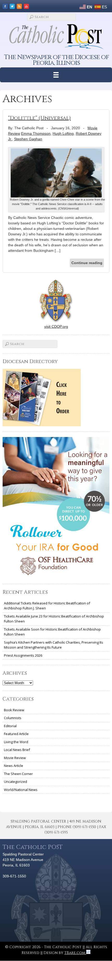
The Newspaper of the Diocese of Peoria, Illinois (56, 60)
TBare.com (75, 952)
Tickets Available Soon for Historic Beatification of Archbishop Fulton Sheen (52, 632)
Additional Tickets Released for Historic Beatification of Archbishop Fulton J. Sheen (47, 606)
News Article (13, 765)
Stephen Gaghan (28, 139)
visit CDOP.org (56, 326)
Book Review (14, 710)
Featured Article (16, 733)
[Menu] (56, 74)
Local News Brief (17, 749)
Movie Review (15, 757)
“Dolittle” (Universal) (39, 117)
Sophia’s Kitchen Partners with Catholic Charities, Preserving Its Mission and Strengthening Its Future (53, 645)
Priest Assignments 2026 (23, 655)
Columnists (12, 717)
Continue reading (86, 263)
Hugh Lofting (63, 133)
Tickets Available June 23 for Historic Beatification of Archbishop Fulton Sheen (54, 619)
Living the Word (16, 741)
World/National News (21, 789)
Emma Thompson (36, 133)
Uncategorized (15, 781)
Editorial (10, 726)
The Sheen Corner (18, 773)
